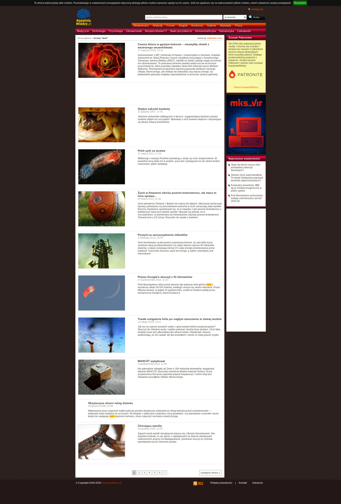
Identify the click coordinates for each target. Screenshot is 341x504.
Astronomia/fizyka (205, 31)
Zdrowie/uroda (134, 31)
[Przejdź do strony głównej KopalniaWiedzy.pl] (83, 17)
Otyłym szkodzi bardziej (154, 108)
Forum (171, 25)
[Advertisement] (150, 93)
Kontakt (243, 482)
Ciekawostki (244, 31)
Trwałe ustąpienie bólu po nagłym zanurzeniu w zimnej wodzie (180, 319)
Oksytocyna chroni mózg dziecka (110, 403)
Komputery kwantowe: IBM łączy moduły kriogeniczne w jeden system (246, 188)
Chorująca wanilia (150, 425)
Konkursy (197, 25)
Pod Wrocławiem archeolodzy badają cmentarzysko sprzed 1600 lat (247, 198)
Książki (183, 25)
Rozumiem (300, 3)
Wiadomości (141, 25)
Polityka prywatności (221, 482)
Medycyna (83, 31)
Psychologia (116, 31)
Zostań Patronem (240, 37)
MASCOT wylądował (151, 361)
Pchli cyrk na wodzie (151, 150)
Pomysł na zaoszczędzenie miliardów (162, 234)
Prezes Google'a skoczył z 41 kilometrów (165, 276)
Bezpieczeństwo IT (156, 31)
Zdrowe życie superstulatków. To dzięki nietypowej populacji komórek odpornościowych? (247, 178)
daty (220, 38)
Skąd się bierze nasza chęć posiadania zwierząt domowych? (245, 167)
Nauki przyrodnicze (181, 31)
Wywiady (225, 25)
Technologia (99, 31)
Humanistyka (226, 31)
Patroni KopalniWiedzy (246, 87)
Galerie (211, 25)
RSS (200, 483)
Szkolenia (257, 482)
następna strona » (210, 472)
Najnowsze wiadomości (244, 158)
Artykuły (158, 25)
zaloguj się (257, 9)
